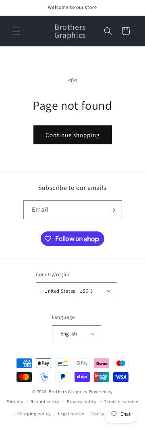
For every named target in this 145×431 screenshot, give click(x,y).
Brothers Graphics (68, 391)
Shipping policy (34, 413)
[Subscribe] (113, 209)
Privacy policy (82, 401)
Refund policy (45, 401)
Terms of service (121, 401)
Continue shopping (73, 135)
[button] (16, 31)
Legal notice (71, 413)
